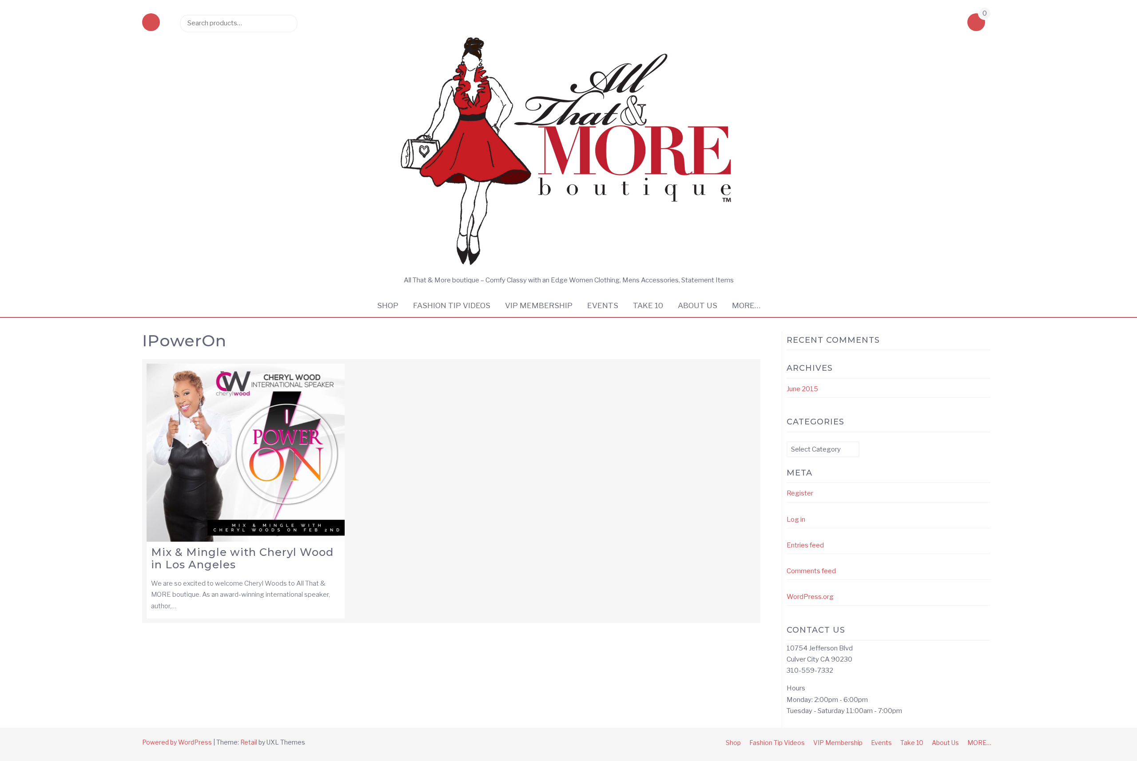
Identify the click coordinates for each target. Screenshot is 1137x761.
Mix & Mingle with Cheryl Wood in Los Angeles (242, 558)
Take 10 (648, 305)
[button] (151, 23)
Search (286, 23)
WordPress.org (810, 597)
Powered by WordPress (177, 742)
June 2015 (802, 389)
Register (800, 493)
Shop (387, 305)
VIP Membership (538, 305)
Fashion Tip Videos (451, 305)
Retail (248, 742)
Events (602, 305)
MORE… (746, 305)
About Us (697, 305)
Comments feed (811, 571)
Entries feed (805, 545)
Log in (796, 519)
